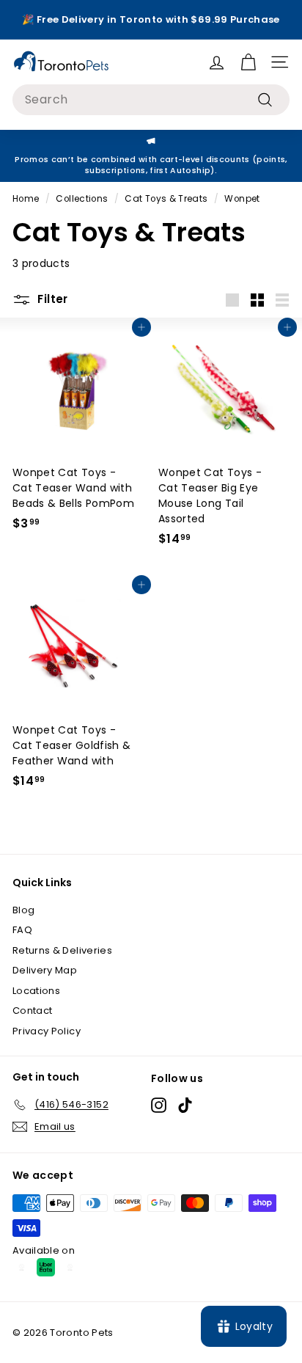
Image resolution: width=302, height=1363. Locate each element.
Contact (32, 1010)
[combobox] (151, 99)
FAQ (22, 930)
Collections (82, 199)
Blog (23, 910)
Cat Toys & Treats (166, 199)
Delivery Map (44, 970)
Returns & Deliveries (62, 950)
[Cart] (248, 62)
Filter (51, 299)
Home (25, 199)
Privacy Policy (46, 1031)
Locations (36, 991)
